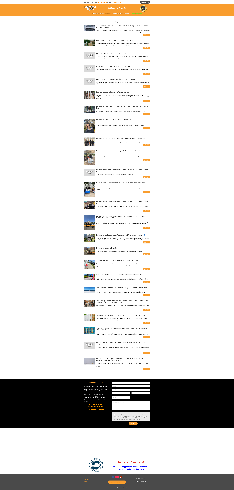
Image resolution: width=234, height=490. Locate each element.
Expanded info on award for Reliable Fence (111, 53)
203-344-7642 (97, 404)
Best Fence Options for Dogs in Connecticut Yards (114, 40)
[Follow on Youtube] (121, 477)
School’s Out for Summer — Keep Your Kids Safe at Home (117, 260)
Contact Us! (145, 2)
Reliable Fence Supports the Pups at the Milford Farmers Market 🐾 (121, 235)
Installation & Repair (97, 13)
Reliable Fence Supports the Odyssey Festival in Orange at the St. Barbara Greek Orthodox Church (123, 217)
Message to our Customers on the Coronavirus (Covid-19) (117, 79)
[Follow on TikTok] (118, 477)
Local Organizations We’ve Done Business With (113, 66)
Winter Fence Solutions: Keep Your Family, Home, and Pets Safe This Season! (121, 343)
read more (146, 34)
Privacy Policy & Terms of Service (132, 419)
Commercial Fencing (118, 13)
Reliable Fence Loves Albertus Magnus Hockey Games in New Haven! (121, 138)
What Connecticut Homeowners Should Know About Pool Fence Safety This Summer (122, 329)
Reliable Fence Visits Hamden (107, 248)
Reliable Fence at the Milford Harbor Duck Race (113, 119)
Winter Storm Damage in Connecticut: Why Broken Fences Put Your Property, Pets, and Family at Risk (121, 359)
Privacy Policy (126, 487)
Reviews (85, 481)
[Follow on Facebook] (113, 477)
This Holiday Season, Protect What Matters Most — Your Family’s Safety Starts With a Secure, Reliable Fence (122, 301)
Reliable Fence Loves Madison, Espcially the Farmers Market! (118, 151)
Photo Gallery (86, 479)
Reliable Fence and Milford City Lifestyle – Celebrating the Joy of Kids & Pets (122, 107)
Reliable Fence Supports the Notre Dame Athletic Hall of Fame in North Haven (122, 202)
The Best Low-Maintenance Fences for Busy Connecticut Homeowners (121, 288)
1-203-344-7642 (116, 2)
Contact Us (133, 423)
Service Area (86, 483)
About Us (127, 13)
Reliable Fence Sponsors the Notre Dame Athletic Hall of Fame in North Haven (122, 170)
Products (107, 13)
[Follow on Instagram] (116, 477)
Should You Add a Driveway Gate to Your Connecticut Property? (119, 275)
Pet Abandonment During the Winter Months (112, 92)
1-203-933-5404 (140, 479)
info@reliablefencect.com (96, 406)
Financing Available (137, 13)
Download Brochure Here (117, 482)
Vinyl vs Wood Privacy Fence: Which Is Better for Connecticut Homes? (121, 315)
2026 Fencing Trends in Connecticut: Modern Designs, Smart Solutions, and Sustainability (122, 26)
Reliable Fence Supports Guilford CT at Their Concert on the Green (120, 183)
